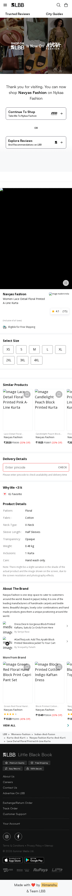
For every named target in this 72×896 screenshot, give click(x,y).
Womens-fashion (21, 734)
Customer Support (14, 814)
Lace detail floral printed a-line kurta (28, 741)
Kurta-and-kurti (16, 737)
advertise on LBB (14, 793)
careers (8, 782)
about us (8, 776)
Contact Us (10, 787)
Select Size (11, 341)
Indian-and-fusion (45, 734)
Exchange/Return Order (17, 802)
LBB (5, 734)
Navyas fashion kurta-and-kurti (48, 737)
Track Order (10, 808)
